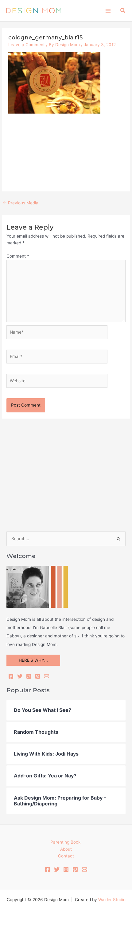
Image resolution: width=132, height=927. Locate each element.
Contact (66, 855)
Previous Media (20, 202)
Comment (17, 256)
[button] (123, 10)
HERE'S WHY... (33, 660)
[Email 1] (84, 869)
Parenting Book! (66, 842)
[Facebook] (11, 676)
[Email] (46, 676)
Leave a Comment (26, 44)
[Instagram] (28, 676)
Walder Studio (112, 899)
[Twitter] (19, 676)
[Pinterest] (37, 676)
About (66, 849)
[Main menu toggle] (108, 10)
